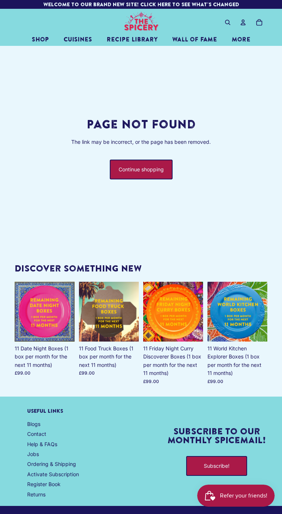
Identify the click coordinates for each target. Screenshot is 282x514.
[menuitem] (241, 39)
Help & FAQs (42, 444)
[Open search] (228, 22)
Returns (36, 494)
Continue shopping (141, 169)
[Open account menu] (243, 22)
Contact (36, 434)
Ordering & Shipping (51, 464)
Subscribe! (216, 466)
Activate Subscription (53, 474)
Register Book (44, 484)
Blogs (33, 424)
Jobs (33, 454)
